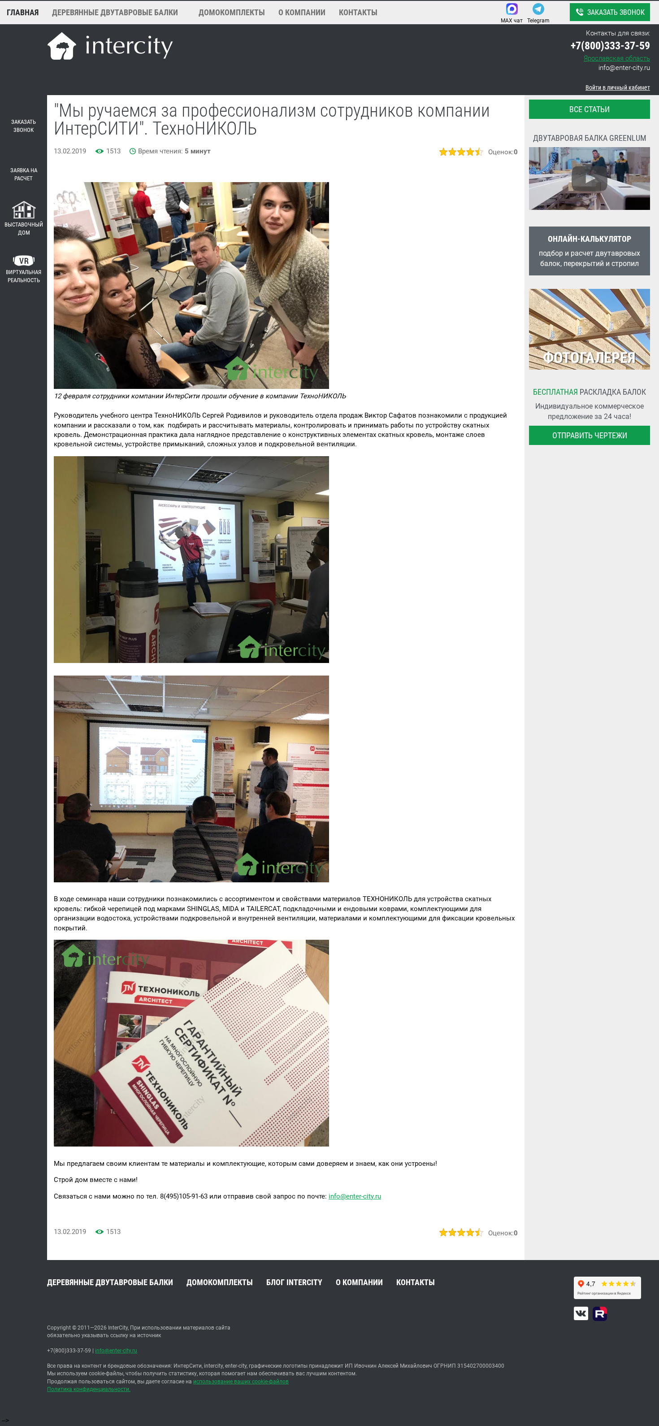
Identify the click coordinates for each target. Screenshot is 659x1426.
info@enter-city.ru (624, 68)
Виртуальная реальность (23, 276)
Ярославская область (617, 58)
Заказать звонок (616, 12)
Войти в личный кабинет (617, 87)
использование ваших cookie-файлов (241, 1381)
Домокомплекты (232, 12)
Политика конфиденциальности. (88, 1389)
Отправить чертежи (589, 435)
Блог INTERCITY (294, 1282)
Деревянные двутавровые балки (115, 12)
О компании (301, 12)
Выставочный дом (23, 228)
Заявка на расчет (23, 174)
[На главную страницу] (110, 47)
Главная (23, 12)
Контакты (358, 12)
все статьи (589, 109)
